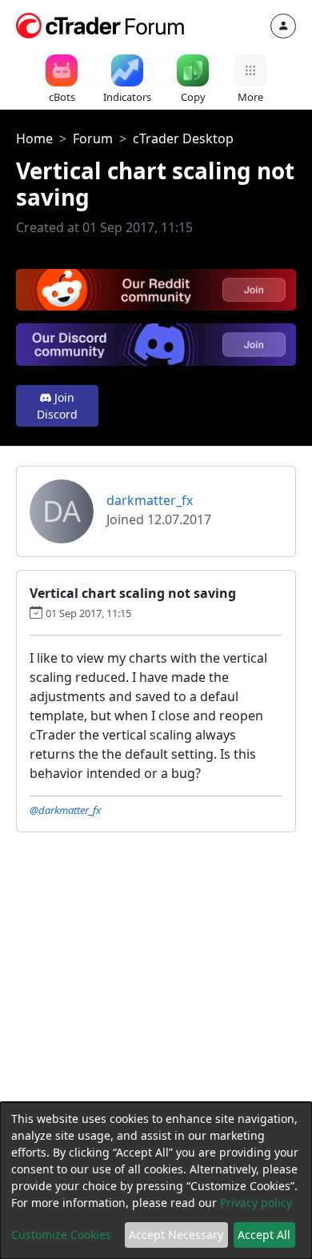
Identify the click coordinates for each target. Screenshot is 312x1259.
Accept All (264, 1234)
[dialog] (156, 1180)
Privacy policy (256, 1202)
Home (34, 138)
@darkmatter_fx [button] (65, 810)
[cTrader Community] (101, 24)
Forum (93, 138)
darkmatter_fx (149, 500)
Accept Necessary (176, 1234)
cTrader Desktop (183, 138)
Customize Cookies (61, 1234)
